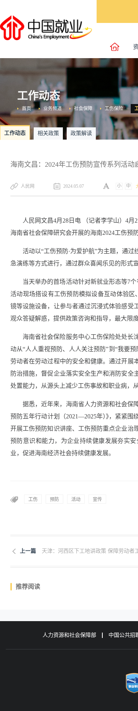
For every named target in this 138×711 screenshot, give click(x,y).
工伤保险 (114, 108)
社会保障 (83, 108)
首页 (26, 108)
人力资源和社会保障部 (69, 635)
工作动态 (15, 133)
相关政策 (48, 133)
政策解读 (81, 133)
